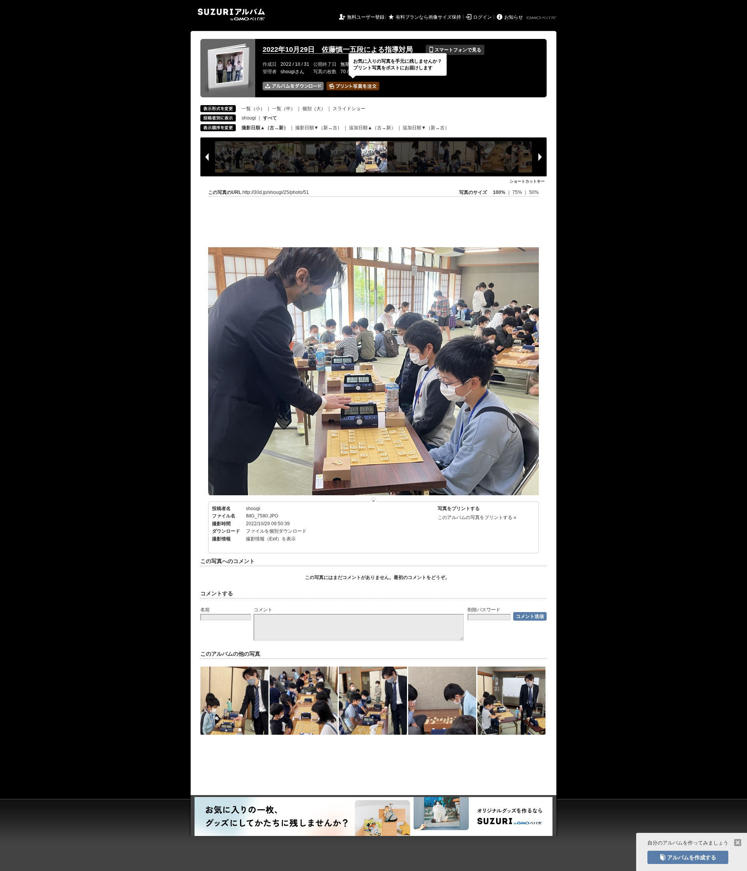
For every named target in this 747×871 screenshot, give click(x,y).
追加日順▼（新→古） (426, 127)
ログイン (482, 17)
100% (499, 192)
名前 (205, 609)
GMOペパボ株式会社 (542, 18)
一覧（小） (253, 108)
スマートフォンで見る (455, 50)
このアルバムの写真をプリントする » (477, 517)
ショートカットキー (527, 181)
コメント (263, 609)
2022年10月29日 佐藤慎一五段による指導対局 (338, 49)
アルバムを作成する (687, 857)
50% (534, 192)
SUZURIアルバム (231, 14)
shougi (249, 118)
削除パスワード (484, 609)
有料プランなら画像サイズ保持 (428, 17)
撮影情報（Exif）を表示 (271, 539)
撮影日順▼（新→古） (318, 127)
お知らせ (513, 17)
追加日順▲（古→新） (372, 127)
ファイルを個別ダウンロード (276, 531)
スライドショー (349, 108)
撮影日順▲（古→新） (265, 127)
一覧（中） (283, 108)
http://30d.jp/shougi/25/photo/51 (275, 192)
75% (517, 192)
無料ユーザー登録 (365, 17)
